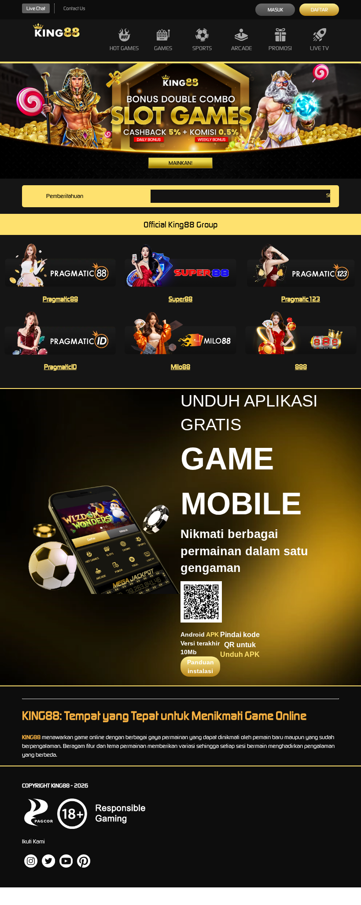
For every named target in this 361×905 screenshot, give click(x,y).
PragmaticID (60, 367)
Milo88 (180, 367)
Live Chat (35, 8)
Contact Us (74, 8)
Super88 (180, 299)
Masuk (275, 10)
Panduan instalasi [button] (200, 666)
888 (301, 367)
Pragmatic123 (300, 299)
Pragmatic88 (60, 299)
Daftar (319, 10)
